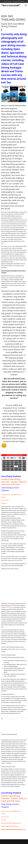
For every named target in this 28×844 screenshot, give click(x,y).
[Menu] (26, 5)
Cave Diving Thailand (11, 476)
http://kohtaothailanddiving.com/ (10, 826)
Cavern (3, 494)
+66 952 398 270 (7, 1)
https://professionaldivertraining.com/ (13, 829)
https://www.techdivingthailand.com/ (11, 823)
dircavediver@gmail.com (18, 1)
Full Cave (19, 494)
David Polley (8, 607)
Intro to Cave (10, 494)
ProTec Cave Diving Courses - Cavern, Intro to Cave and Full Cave (14, 482)
